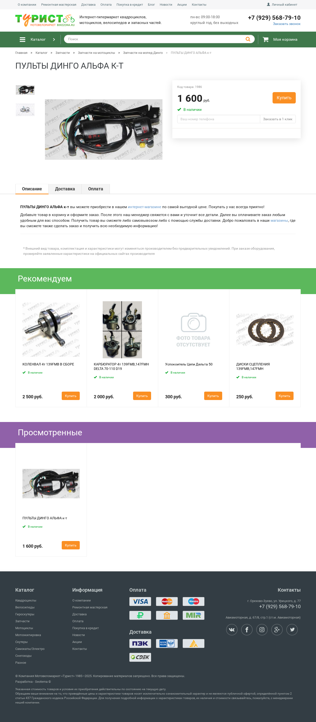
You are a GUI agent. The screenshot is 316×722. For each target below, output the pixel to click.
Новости (166, 4)
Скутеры (21, 642)
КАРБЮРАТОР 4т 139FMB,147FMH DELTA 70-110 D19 (121, 366)
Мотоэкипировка (28, 635)
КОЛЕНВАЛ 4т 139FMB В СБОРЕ (48, 364)
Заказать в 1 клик (278, 119)
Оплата (106, 4)
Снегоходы (23, 656)
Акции (182, 4)
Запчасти (22, 621)
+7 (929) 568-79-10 (280, 606)
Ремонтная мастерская (58, 4)
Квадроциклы (25, 600)
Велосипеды (25, 607)
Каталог (38, 39)
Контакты (199, 4)
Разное (20, 662)
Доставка (88, 4)
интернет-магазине (144, 207)
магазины (279, 220)
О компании (27, 4)
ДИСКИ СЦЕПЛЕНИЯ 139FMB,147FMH (253, 366)
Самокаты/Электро (29, 649)
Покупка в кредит (130, 4)
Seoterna (41, 681)
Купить (284, 97)
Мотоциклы (24, 628)
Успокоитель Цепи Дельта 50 (189, 364)
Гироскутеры (24, 614)
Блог (151, 4)
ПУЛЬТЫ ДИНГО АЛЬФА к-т (44, 518)
